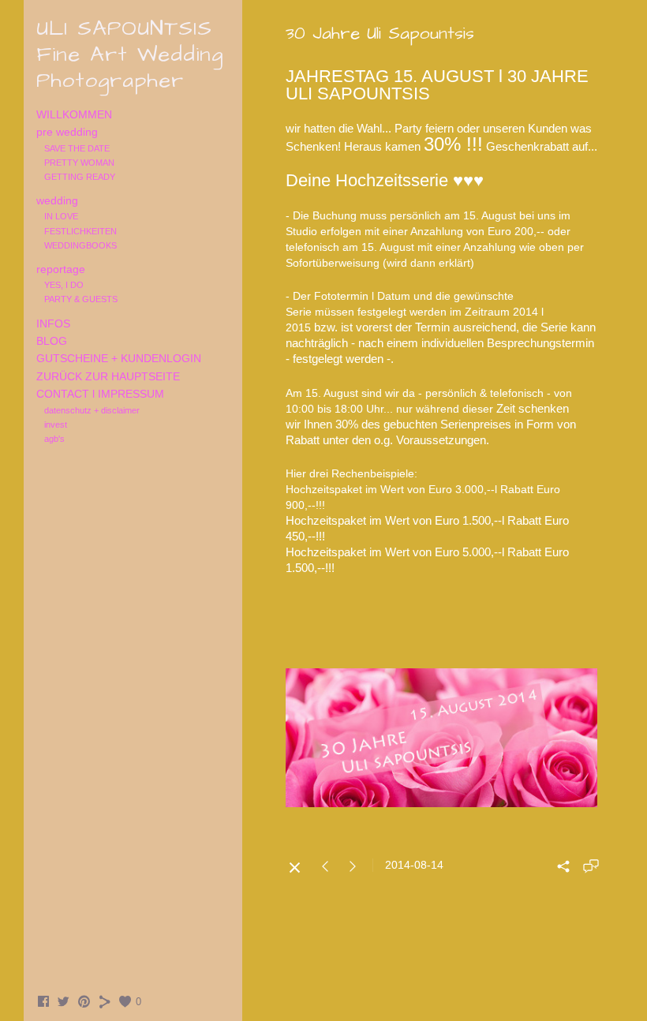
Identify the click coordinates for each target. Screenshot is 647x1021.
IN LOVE (61, 216)
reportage (60, 269)
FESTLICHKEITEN (80, 231)
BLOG (51, 341)
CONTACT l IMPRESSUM (100, 393)
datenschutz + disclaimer (92, 410)
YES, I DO (64, 285)
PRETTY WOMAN (79, 162)
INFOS (53, 323)
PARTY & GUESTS (81, 299)
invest (55, 424)
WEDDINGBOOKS (80, 245)
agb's (54, 438)
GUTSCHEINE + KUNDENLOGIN (118, 358)
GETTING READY (79, 176)
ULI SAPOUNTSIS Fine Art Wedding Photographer (129, 54)
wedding (57, 200)
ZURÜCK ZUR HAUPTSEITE (108, 376)
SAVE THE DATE (77, 148)
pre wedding (67, 131)
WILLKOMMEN (74, 114)
